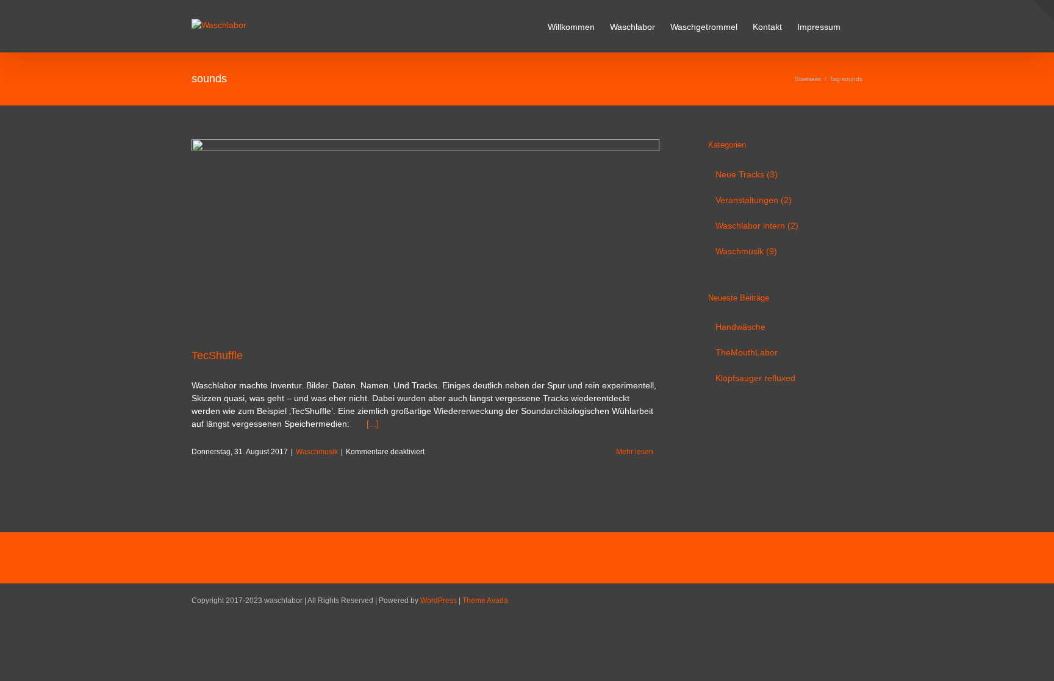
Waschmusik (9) (746, 251)
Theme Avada (485, 600)
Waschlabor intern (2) (756, 225)
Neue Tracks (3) (746, 174)
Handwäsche (740, 327)
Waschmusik (317, 451)
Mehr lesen (634, 451)
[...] (373, 424)
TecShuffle (217, 355)
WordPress (438, 600)
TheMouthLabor (746, 352)
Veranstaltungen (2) (753, 200)
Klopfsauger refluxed (755, 378)
